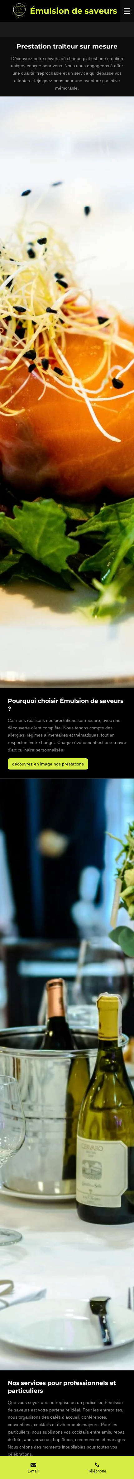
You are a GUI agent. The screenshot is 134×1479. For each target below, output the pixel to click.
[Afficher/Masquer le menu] (127, 11)
